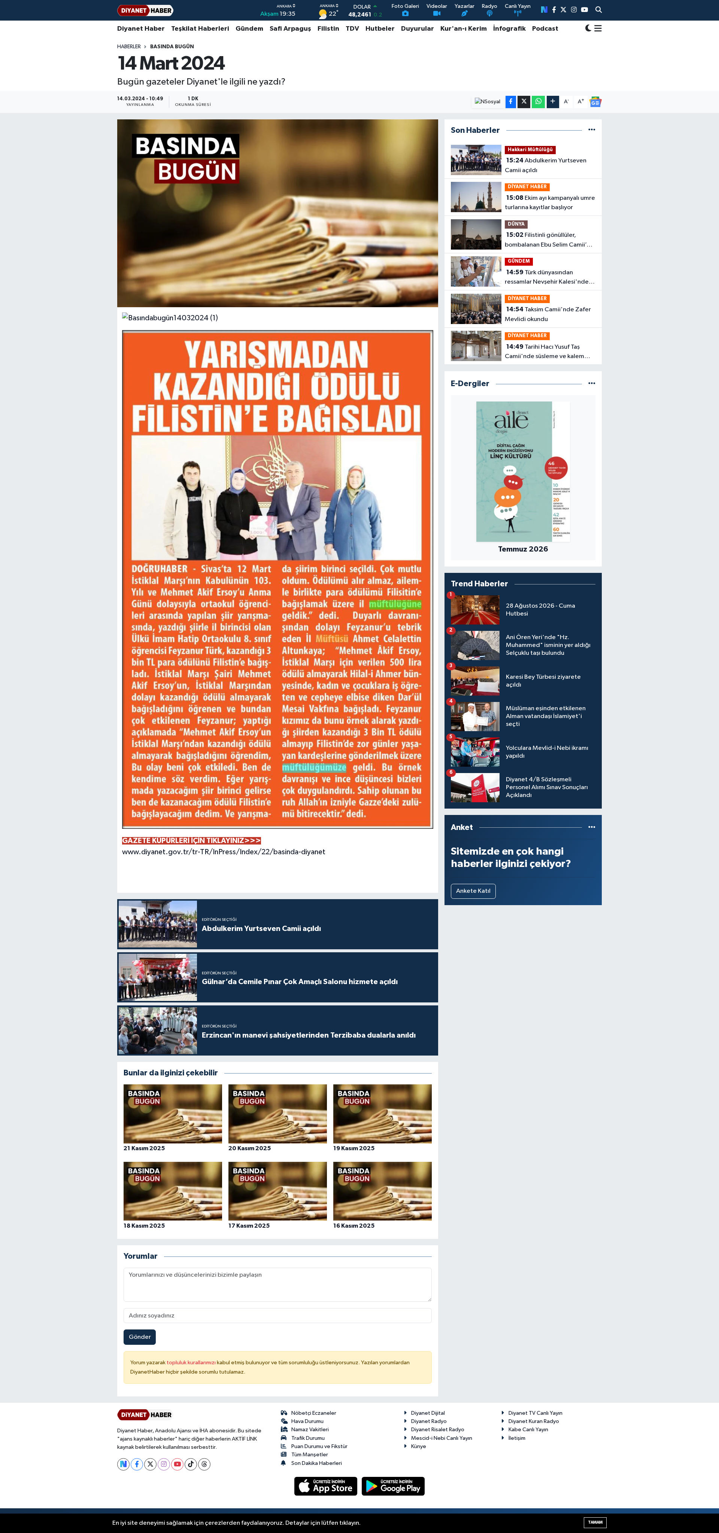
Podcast (545, 28)
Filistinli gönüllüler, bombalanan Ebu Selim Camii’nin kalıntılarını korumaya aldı (550, 241)
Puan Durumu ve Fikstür (319, 1446)
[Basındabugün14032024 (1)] (170, 317)
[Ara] (598, 10)
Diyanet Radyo (429, 1421)
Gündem (249, 28)
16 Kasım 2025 (353, 1226)
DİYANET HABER (527, 186)
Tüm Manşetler (309, 1454)
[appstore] (326, 1486)
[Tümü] (591, 130)
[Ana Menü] (596, 29)
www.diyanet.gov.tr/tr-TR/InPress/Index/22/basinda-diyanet (223, 852)
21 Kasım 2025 (144, 1148)
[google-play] (393, 1486)
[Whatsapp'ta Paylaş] (538, 102)
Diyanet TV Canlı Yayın (535, 1413)
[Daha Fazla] (553, 102)
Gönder (140, 1337)
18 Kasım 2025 (144, 1226)
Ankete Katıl (473, 891)
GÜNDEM (519, 261)
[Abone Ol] (595, 102)
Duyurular (417, 28)
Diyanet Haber (141, 28)
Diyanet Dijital (428, 1413)
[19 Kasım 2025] (382, 1114)
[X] (150, 1464)
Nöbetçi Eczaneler (313, 1413)
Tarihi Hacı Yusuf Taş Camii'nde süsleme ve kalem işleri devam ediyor (544, 352)
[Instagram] (164, 1464)
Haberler (129, 46)
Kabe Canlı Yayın (528, 1429)
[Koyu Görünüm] (588, 29)
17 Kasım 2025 (249, 1226)
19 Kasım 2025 (353, 1148)
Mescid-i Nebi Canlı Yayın (441, 1438)
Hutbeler (380, 28)
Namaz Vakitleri (310, 1429)
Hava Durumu (307, 1421)
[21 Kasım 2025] (173, 1114)
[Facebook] (137, 1464)
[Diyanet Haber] (145, 10)
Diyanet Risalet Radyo (437, 1429)
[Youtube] (177, 1464)
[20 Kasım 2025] (277, 1114)
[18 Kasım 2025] (173, 1191)
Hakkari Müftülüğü (530, 149)
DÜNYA (516, 224)
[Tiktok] (191, 1464)
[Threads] (204, 1464)
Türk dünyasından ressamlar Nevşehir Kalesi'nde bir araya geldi (547, 278)
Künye (418, 1446)
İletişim (517, 1438)
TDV (352, 28)
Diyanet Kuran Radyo (534, 1421)
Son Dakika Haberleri (316, 1463)
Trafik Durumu (308, 1438)
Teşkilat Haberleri (200, 28)
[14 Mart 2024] (277, 213)
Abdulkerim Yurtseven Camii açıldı (545, 165)
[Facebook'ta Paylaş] (511, 102)
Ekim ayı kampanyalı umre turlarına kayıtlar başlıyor (550, 203)
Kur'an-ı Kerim (463, 28)
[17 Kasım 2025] (277, 1191)
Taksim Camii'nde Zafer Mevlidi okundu (548, 314)
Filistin (328, 28)
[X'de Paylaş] (524, 102)
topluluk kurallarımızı (192, 1362)
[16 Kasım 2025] (382, 1191)
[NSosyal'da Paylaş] (487, 102)
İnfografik (509, 28)
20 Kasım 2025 (249, 1148)
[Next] (123, 1464)
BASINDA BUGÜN (172, 46)
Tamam (595, 1522)
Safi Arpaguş (290, 28)
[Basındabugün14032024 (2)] (278, 579)
